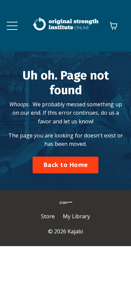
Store (48, 216)
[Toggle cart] (113, 25)
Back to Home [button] (65, 165)
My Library (76, 216)
